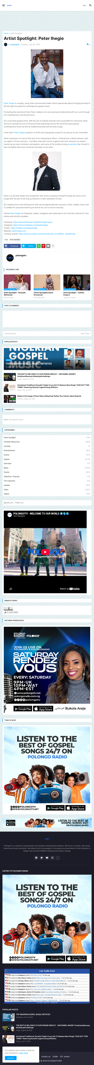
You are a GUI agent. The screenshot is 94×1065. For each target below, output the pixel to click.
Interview (47, 463)
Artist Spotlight (16, 33)
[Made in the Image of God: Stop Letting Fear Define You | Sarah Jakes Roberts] (10, 399)
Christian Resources (47, 442)
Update (47, 485)
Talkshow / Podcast (47, 476)
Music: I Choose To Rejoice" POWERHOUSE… (44, 1000)
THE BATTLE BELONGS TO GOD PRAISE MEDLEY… (50, 980)
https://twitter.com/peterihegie (24, 228)
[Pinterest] (43, 246)
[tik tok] (58, 858)
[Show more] (53, 246)
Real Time (46, 1002)
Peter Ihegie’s (20, 132)
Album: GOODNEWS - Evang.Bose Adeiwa (43, 983)
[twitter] (42, 858)
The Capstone (47, 481)
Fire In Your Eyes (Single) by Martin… (41, 989)
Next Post (85, 334)
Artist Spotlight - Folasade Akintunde (15, 294)
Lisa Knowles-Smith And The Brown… (57, 992)
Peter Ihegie (9, 103)
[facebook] (36, 858)
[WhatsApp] (39, 246)
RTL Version (65, 1056)
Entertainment (47, 450)
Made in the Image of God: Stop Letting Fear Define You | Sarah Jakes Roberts (49, 396)
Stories (47, 472)
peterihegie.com (19, 231)
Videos (47, 494)
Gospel (47, 459)
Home (6, 33)
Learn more (23, 1053)
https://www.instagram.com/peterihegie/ (30, 225)
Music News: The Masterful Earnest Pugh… (50, 994)
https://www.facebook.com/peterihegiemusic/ (33, 222)
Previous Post (10, 334)
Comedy (47, 446)
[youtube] (47, 858)
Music (47, 468)
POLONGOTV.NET (36, 975)
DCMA (55, 1056)
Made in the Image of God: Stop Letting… (49, 978)
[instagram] (52, 858)
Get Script (39, 1002)
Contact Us (45, 1056)
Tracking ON (53, 1002)
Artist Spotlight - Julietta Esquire (73, 294)
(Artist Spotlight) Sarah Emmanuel (43, 294)
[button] (3, 5)
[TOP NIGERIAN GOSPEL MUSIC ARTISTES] (8, 1017)
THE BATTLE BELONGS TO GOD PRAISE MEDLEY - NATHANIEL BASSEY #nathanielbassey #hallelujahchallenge (46, 375)
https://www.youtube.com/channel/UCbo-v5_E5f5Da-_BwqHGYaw (47, 234)
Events (47, 455)
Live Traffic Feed (47, 971)
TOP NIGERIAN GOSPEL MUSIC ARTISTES (50, 986)
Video (47, 489)
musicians (72, 144)
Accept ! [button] (10, 1058)
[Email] (48, 246)
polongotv (21, 255)
